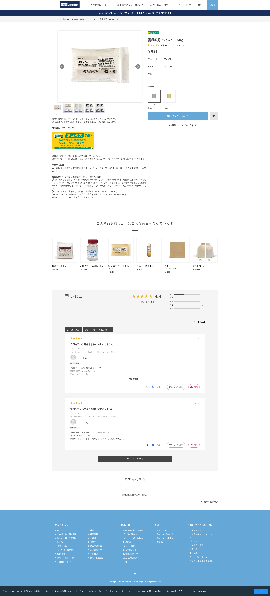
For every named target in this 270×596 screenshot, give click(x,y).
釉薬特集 (127, 542)
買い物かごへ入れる (177, 116)
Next (137, 66)
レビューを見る (177, 45)
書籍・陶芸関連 (97, 558)
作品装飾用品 (96, 550)
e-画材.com (162, 530)
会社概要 (194, 553)
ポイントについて (197, 541)
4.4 (158, 296)
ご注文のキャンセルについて (201, 535)
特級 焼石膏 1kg (59, 266)
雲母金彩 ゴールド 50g (118, 266)
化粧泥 (93, 538)
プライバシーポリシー (199, 557)
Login (212, 5)
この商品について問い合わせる (183, 125)
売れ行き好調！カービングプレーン (116, 13)
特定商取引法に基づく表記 (201, 561)
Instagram (135, 573)
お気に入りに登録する (214, 116)
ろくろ (60, 542)
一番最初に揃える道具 (133, 530)
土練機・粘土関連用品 (67, 534)
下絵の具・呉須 (64, 562)
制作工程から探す (131, 550)
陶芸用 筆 (61, 554)
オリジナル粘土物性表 (133, 538)
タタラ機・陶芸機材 (66, 550)
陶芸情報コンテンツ (132, 554)
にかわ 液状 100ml (144, 266)
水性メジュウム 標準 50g (91, 266)
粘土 (59, 530)
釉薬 (92, 530)
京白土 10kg (198, 266)
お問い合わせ (196, 549)
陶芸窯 (93, 542)
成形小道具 (62, 546)
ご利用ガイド (196, 530)
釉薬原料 (94, 534)
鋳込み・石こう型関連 (67, 538)
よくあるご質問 (196, 545)
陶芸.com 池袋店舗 (165, 538)
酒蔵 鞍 (160, 542)
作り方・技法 (129, 546)
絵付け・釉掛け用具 (66, 558)
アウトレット (129, 562)
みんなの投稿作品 (131, 558)
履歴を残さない (211, 502)
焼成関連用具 (96, 546)
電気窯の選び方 (130, 534)
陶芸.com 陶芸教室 (165, 534)
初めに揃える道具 (100, 5)
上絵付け (94, 554)
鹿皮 (166, 266)
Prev (62, 66)
